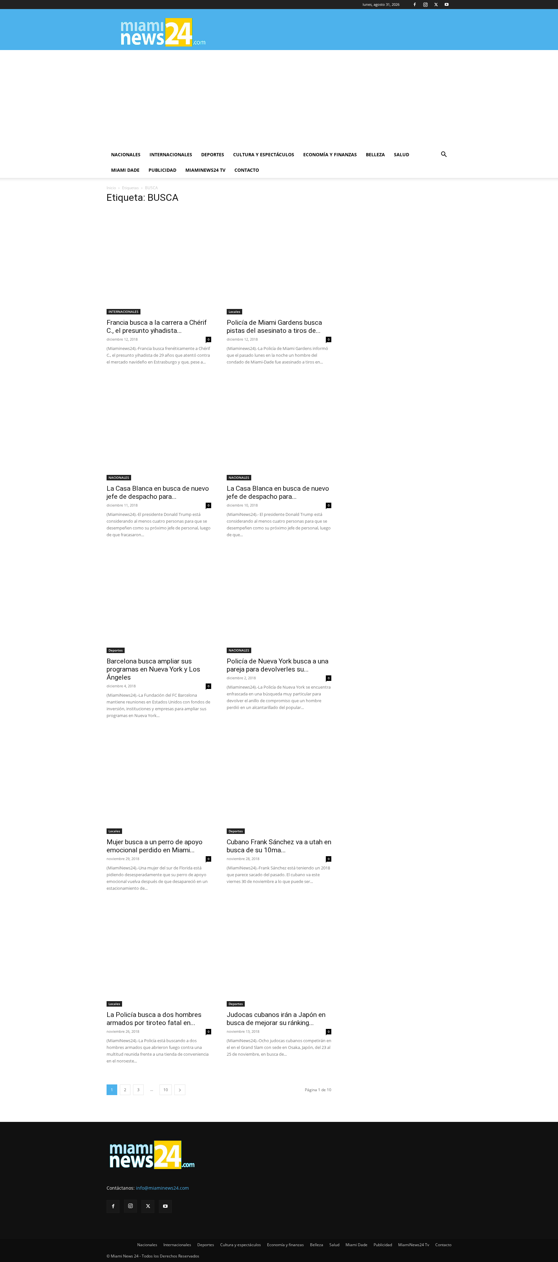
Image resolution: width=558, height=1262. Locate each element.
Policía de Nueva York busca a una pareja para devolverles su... (277, 665)
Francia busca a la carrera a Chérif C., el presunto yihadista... (157, 326)
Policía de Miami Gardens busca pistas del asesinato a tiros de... (274, 326)
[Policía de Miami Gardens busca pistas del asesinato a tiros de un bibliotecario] (279, 262)
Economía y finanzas (330, 154)
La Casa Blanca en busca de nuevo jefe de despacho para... (158, 492)
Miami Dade (125, 170)
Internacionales (171, 154)
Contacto (246, 170)
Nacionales (125, 154)
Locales (234, 311)
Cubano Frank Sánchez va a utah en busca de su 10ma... (279, 846)
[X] (436, 4)
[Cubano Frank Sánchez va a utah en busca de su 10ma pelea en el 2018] (279, 781)
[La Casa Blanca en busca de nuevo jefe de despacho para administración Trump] (159, 428)
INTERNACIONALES (123, 311)
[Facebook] (414, 4)
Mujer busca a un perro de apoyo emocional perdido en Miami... (154, 846)
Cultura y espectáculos (263, 154)
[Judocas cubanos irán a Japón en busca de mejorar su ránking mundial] (279, 954)
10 (165, 1090)
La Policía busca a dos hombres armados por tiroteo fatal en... (154, 1019)
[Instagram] (425, 4)
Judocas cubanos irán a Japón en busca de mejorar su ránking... (276, 1019)
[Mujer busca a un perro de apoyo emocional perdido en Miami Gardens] (159, 781)
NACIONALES (118, 477)
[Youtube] (446, 4)
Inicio (111, 187)
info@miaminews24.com (162, 1188)
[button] (443, 155)
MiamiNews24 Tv (205, 170)
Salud (401, 154)
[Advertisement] (279, 98)
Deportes (212, 154)
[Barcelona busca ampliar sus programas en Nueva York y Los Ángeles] (159, 601)
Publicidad (162, 170)
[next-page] (179, 1089)
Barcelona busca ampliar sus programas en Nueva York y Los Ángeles (153, 669)
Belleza (375, 154)
